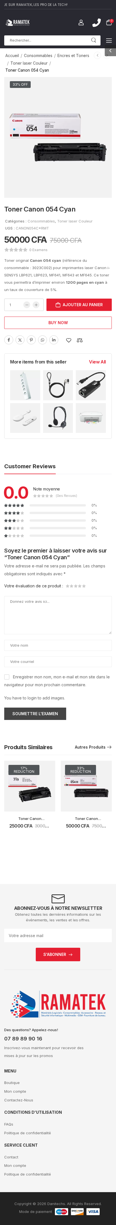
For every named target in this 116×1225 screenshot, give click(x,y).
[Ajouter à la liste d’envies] (68, 340)
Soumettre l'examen (35, 713)
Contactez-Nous (18, 1100)
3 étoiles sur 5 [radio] (76, 586)
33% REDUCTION (80, 770)
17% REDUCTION (24, 770)
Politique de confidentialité (27, 1133)
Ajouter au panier (83, 304)
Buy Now (58, 322)
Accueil (12, 55)
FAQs (8, 1124)
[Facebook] (8, 339)
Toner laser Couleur (29, 63)
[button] (109, 40)
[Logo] (17, 22)
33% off (20, 84)
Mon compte (15, 1091)
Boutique (12, 1082)
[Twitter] (19, 339)
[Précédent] (97, 55)
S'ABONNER (54, 954)
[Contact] (96, 23)
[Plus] (36, 304)
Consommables (38, 55)
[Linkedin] (53, 339)
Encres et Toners (73, 55)
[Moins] (26, 304)
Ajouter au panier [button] (29, 828)
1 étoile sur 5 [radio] (68, 586)
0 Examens (38, 250)
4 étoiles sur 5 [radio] (80, 586)
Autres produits (90, 747)
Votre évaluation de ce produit (33, 585)
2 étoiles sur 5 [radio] (72, 586)
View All (97, 362)
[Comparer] (80, 340)
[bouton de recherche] (94, 40)
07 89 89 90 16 (23, 1039)
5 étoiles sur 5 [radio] (84, 586)
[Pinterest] (31, 339)
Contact (11, 1157)
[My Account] (81, 22)
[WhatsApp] (42, 339)
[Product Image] (58, 137)
